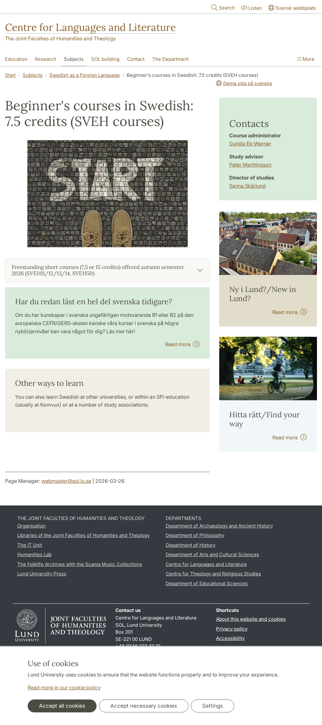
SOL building (105, 59)
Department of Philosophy (195, 535)
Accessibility (230, 638)
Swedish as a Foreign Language (84, 75)
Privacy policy (231, 629)
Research (45, 59)
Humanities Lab (34, 554)
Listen (255, 8)
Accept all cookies (62, 706)
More (307, 59)
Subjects (74, 59)
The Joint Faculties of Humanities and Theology (60, 38)
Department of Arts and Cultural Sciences (212, 554)
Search (227, 8)
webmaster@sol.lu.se (66, 481)
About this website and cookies (251, 619)
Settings (212, 706)
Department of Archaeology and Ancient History (219, 526)
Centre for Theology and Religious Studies (213, 574)
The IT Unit (29, 545)
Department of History (190, 545)
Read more (179, 344)
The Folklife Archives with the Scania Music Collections (79, 564)
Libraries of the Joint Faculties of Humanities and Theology (83, 535)
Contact (136, 59)
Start (10, 75)
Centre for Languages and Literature (90, 27)
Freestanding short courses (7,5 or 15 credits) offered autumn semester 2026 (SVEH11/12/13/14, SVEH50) (98, 270)
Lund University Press (41, 574)
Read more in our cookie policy (64, 687)
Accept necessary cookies (143, 706)
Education (16, 59)
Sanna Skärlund (247, 186)
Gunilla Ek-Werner (250, 143)
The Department (170, 59)
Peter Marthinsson (250, 165)
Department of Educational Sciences (207, 583)
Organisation (31, 526)
